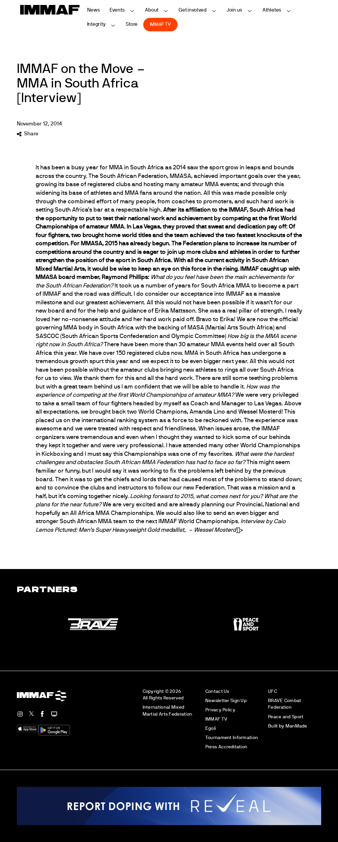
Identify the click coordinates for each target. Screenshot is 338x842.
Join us (234, 10)
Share (31, 133)
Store (132, 24)
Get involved (193, 10)
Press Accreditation (226, 746)
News (93, 10)
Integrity (96, 24)
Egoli (210, 728)
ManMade (296, 726)
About (151, 10)
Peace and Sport (285, 716)
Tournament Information (231, 737)
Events (117, 10)
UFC (272, 691)
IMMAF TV (160, 24)
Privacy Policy (220, 709)
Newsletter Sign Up (226, 700)
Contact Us (217, 691)
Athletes (271, 10)
